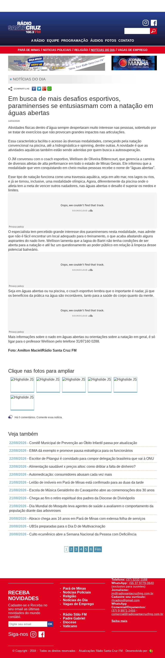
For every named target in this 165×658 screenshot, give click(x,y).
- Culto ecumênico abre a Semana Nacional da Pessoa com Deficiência (72, 534)
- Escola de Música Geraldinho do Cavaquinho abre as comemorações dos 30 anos (81, 490)
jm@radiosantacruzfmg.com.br (132, 593)
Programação (74, 40)
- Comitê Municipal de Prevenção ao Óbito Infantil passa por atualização (73, 443)
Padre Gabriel (74, 618)
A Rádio (38, 40)
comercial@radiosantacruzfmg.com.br (137, 614)
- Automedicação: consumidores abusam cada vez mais (60, 474)
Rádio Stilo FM (75, 614)
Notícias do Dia (103, 50)
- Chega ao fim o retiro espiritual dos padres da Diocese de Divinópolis (72, 498)
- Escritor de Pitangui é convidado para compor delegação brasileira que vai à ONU (81, 458)
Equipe (53, 40)
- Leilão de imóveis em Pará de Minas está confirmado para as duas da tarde (76, 482)
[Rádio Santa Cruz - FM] (24, 26)
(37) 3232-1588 (136, 579)
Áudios (96, 40)
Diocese (69, 622)
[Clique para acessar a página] (56, 63)
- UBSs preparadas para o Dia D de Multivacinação (57, 526)
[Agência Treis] (151, 650)
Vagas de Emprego (132, 50)
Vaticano (70, 626)
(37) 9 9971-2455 (123, 610)
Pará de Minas (29, 50)
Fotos (110, 40)
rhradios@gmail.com (126, 600)
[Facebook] (154, 23)
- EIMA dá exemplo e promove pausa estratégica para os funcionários (71, 450)
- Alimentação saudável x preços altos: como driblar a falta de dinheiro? (72, 466)
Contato (126, 40)
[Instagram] (146, 23)
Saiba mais (119, 621)
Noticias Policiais (57, 50)
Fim (98, 549)
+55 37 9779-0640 (141, 583)
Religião (81, 50)
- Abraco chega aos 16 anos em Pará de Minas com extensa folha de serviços (77, 518)
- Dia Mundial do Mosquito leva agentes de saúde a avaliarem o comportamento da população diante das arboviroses (81, 508)
